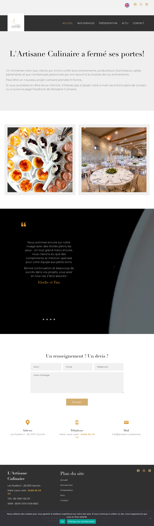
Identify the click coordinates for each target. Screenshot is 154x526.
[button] (135, 4)
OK (62, 521)
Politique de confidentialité (81, 521)
